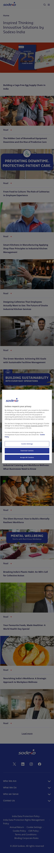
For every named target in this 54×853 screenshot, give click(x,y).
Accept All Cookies (27, 457)
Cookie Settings (27, 444)
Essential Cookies (27, 451)
